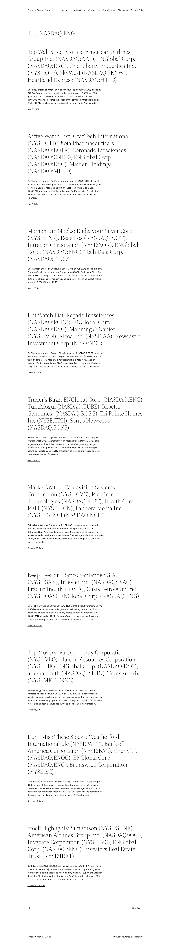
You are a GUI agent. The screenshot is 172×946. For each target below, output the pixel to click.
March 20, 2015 (34, 288)
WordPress (139, 936)
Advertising (80, 10)
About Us (66, 10)
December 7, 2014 (35, 801)
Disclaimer (123, 10)
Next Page (138, 908)
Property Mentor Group (39, 10)
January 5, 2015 (34, 710)
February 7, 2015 (34, 625)
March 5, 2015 (33, 460)
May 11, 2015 (33, 109)
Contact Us (94, 10)
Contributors (108, 10)
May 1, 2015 (32, 204)
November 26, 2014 (36, 885)
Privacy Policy (138, 10)
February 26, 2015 (35, 548)
